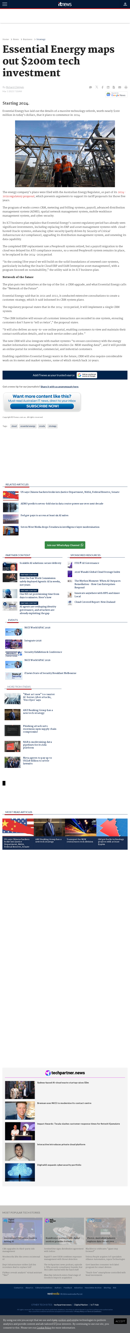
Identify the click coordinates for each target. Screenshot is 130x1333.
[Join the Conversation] (90, 87)
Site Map (107, 1287)
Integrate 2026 (33, 641)
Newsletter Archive (93, 1287)
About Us (29, 1287)
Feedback (68, 1287)
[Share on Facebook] (102, 87)
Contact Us (18, 1287)
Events (13, 619)
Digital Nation (81, 1304)
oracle (42, 426)
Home (6, 39)
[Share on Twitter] (97, 87)
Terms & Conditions (94, 1311)
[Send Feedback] (114, 87)
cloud (14, 426)
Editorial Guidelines (44, 1287)
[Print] (125, 87)
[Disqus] (65, 894)
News (16, 39)
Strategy (40, 39)
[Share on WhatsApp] (65, 800)
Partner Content (18, 555)
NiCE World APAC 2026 (37, 628)
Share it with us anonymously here (59, 386)
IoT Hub (95, 1304)
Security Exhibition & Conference (43, 652)
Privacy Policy (79, 1311)
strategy (52, 426)
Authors (58, 1287)
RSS (114, 1287)
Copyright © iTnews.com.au (14, 417)
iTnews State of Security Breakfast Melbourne (50, 673)
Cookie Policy (44, 1328)
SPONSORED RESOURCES (86, 555)
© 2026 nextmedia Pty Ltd (71, 1294)
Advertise (78, 1287)
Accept (120, 1321)
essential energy (27, 426)
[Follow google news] (115, 94)
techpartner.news (63, 1304)
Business (27, 39)
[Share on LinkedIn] (108, 87)
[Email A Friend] (120, 87)
